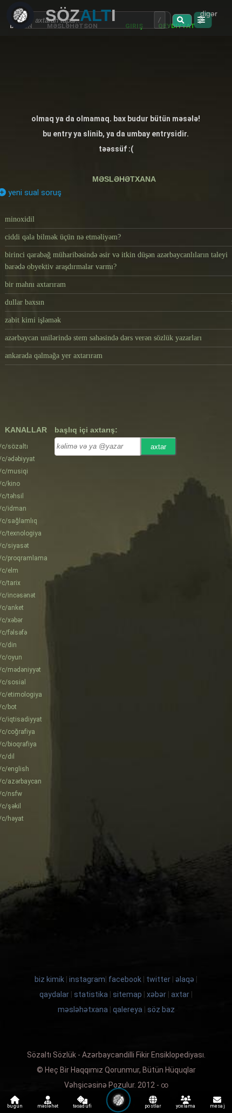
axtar (158, 447)
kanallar (26, 429)
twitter (158, 979)
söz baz (161, 1009)
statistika (91, 994)
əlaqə (184, 979)
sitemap (127, 994)
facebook (124, 979)
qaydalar (54, 994)
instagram (87, 979)
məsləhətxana (124, 179)
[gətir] (182, 20)
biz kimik (50, 979)
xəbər (156, 994)
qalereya (127, 1009)
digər (208, 13)
